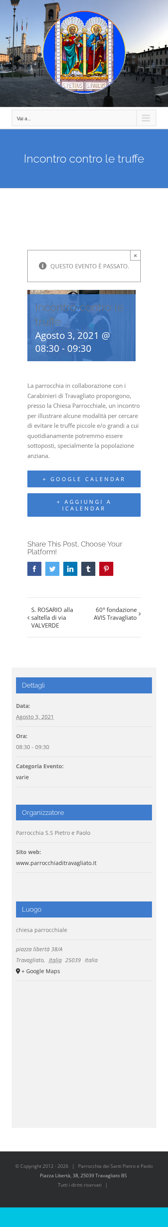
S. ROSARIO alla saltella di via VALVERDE (52, 617)
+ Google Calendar (84, 479)
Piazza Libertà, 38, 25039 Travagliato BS (83, 1175)
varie (22, 777)
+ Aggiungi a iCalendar (84, 505)
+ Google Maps (40, 971)
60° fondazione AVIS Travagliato (115, 613)
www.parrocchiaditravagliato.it (56, 863)
